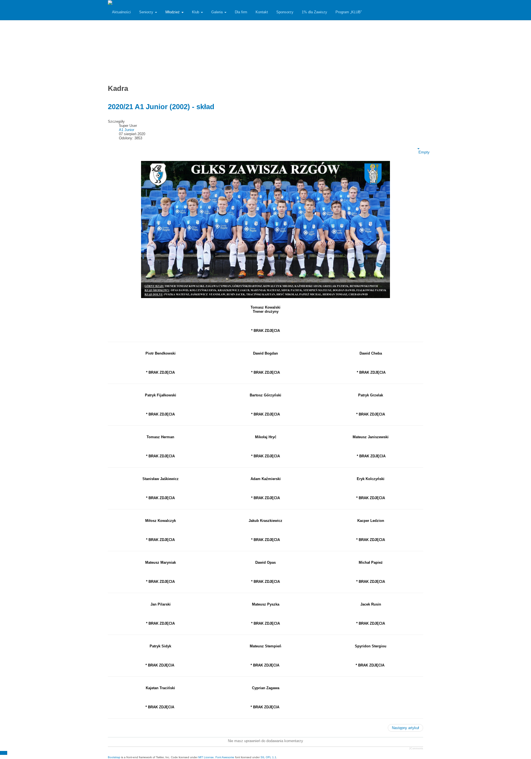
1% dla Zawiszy (314, 12)
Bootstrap (114, 757)
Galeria (217, 12)
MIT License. (206, 757)
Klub (196, 12)
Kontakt (262, 12)
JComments (416, 748)
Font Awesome (224, 757)
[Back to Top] (3, 753)
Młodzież (173, 12)
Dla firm (241, 12)
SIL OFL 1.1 (268, 757)
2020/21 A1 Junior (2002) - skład (161, 106)
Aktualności (121, 12)
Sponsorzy (284, 12)
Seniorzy (146, 12)
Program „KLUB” (348, 12)
